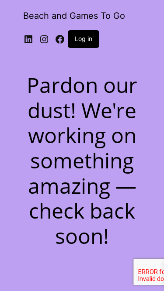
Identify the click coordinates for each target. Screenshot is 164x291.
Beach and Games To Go (74, 15)
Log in (83, 38)
